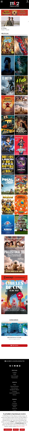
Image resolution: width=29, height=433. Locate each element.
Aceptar (22, 429)
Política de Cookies (20, 426)
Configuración (8, 429)
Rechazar (16, 429)
